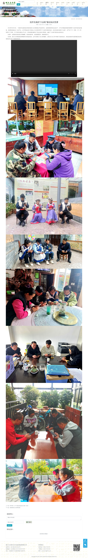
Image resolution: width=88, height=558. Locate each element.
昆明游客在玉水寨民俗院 (15, 507)
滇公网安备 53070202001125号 (18, 549)
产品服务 (68, 3)
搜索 (18, 4)
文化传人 (62, 3)
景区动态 (47, 3)
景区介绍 (41, 3)
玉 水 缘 (78, 3)
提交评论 (9, 525)
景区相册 (57, 3)
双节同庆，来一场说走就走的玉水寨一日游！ (19, 505)
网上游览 (52, 3)
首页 (37, 3)
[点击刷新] (29, 522)
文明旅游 (73, 3)
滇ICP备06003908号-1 (16, 547)
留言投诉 (83, 3)
